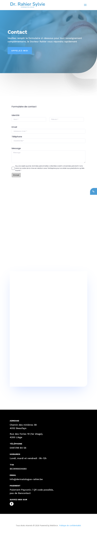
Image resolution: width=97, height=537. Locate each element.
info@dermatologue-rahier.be (26, 479)
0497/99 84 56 (18, 447)
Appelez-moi (19, 50)
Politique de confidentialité (70, 525)
